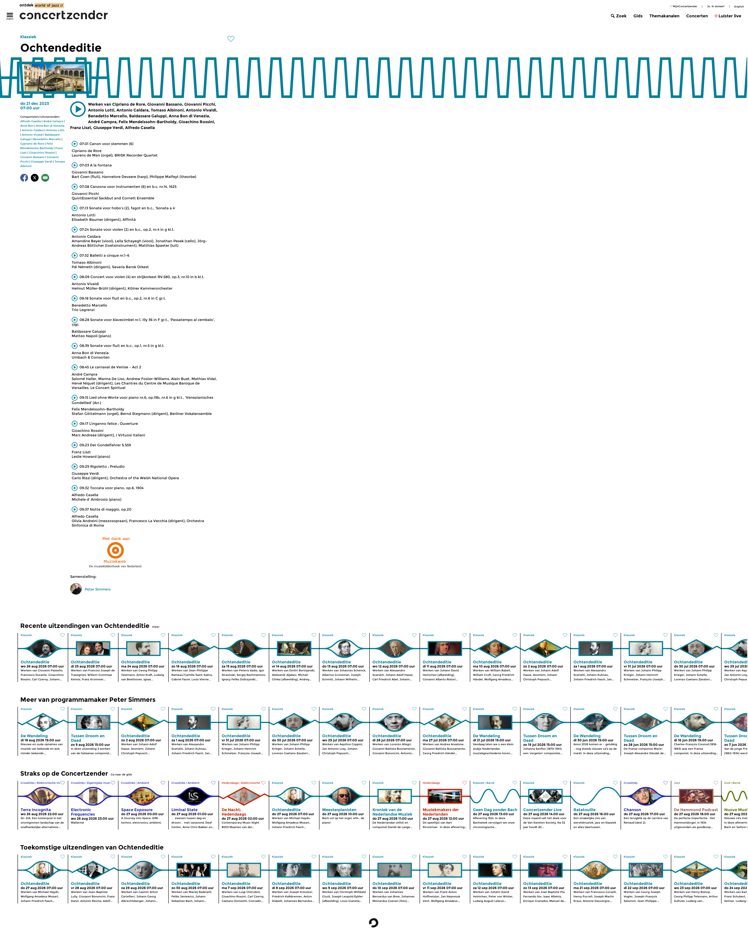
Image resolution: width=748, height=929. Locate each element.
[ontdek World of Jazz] (49, 5)
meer (156, 626)
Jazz (677, 783)
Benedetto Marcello (47, 139)
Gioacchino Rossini (42, 152)
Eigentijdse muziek (100, 783)
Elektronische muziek (52, 783)
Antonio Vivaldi (32, 134)
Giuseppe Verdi (41, 161)
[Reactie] (45, 178)
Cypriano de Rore (32, 143)
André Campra (53, 121)
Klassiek (28, 36)
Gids (638, 16)
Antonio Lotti (55, 130)
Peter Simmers (98, 589)
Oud (727, 783)
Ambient (143, 783)
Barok (490, 783)
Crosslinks (27, 783)
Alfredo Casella (30, 121)
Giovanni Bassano (32, 157)
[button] (78, 109)
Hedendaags (230, 783)
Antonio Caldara (33, 130)
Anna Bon (27, 125)
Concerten (697, 16)
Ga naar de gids (121, 774)
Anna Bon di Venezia (50, 125)
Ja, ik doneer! (715, 6)
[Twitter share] (35, 178)
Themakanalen (664, 16)
